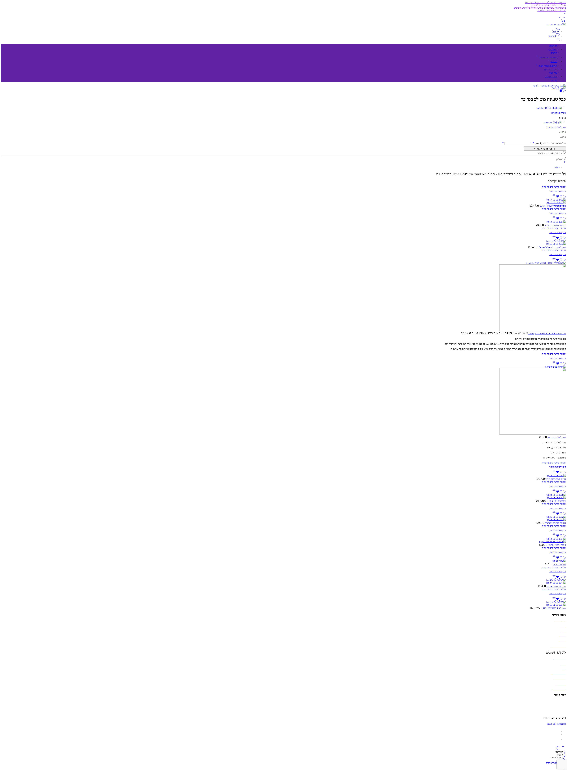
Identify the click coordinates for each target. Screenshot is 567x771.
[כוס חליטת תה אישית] (283, 581)
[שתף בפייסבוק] (565, 162)
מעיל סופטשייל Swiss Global (552, 206)
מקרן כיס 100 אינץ (557, 501)
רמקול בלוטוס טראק (556, 437)
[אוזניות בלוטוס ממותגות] (283, 518)
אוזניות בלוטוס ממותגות (555, 523)
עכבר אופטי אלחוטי (556, 545)
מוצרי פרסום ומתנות (548, 57)
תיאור (557, 167)
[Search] (558, 40)
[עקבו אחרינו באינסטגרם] (562, 21)
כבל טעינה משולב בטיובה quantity (550, 143)
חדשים (554, 53)
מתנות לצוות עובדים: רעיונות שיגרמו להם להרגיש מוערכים (540, 7)
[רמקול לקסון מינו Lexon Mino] (283, 242)
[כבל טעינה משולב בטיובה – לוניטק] (549, 85)
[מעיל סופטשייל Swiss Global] (283, 201)
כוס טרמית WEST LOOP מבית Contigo (547, 333)
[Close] (564, 752)
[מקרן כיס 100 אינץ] (283, 496)
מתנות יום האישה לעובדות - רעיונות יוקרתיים (545, 2)
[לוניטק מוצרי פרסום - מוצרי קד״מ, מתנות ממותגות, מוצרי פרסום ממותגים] (556, 24)
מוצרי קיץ (552, 49)
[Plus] (533, 143)
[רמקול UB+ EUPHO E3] (283, 603)
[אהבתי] (562, 92)
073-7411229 (559, 706)
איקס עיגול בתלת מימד (555, 479)
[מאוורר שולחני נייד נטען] (283, 221)
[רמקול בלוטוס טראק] (283, 400)
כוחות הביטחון (550, 69)
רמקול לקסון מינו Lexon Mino (552, 247)
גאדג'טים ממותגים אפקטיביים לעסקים (548, 5)
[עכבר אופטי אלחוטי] (283, 540)
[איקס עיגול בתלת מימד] (283, 475)
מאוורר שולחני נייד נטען (555, 225)
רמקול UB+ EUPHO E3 (554, 608)
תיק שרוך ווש (559, 564)
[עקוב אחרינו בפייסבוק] (564, 21)
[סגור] (564, 757)
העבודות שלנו (551, 76)
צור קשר (553, 73)
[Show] (564, 14)
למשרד (554, 61)
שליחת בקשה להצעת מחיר (545, 149)
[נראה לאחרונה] (558, 749)
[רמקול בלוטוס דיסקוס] (564, 122)
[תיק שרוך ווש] (283, 561)
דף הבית (553, 46)
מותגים (554, 80)
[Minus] (503, 143)
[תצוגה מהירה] (554, 197)
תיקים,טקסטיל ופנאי (548, 65)
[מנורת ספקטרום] (564, 108)
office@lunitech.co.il (556, 701)
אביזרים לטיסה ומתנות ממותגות (551, 10)
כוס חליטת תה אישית (556, 586)
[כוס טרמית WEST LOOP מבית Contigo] (283, 296)
